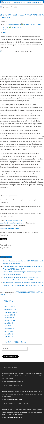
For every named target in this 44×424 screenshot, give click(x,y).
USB (7, 250)
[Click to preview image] (22, 2)
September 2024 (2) (11, 312)
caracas (8, 253)
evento (21, 250)
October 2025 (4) (10, 307)
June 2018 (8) (9, 323)
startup (29, 250)
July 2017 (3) (9, 331)
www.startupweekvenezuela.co (10, 228)
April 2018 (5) (9, 326)
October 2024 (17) (10, 309)
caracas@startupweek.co (13, 220)
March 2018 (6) (9, 328)
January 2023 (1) (10, 315)
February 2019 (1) (10, 320)
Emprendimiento (19, 253)
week (37, 250)
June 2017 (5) (9, 334)
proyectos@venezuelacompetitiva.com (12, 223)
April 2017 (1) (9, 337)
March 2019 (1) (9, 318)
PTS (14, 250)
